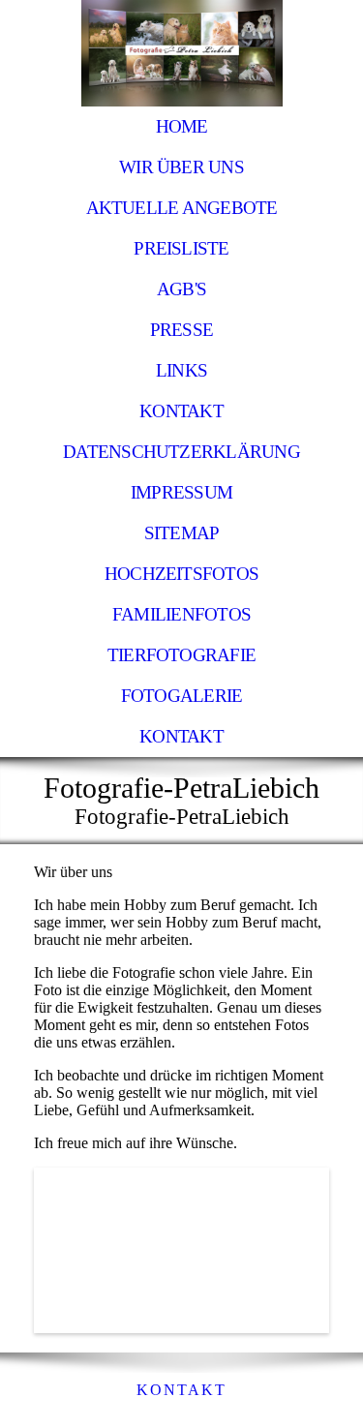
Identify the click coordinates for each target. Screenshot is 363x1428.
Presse (181, 329)
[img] (181, 53)
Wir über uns (181, 167)
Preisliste (181, 248)
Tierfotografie (181, 655)
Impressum (181, 492)
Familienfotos (181, 614)
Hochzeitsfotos (181, 573)
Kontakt (181, 411)
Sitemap (182, 533)
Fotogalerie (182, 695)
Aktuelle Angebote (182, 207)
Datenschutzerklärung (181, 451)
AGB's (181, 289)
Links (181, 370)
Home (182, 126)
